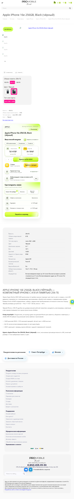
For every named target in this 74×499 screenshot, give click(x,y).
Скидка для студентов (13, 376)
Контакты (9, 427)
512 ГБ (6, 82)
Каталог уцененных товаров (14, 381)
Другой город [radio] (32, 192)
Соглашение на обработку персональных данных (42, 488)
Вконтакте (26, 470)
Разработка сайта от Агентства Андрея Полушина (18, 489)
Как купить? (9, 416)
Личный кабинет (11, 414)
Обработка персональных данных (16, 442)
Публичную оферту (58, 488)
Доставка (9, 404)
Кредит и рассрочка (12, 406)
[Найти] (70, 8)
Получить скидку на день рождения (17, 373)
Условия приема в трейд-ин (14, 386)
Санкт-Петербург (38, 352)
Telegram (30, 470)
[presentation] (5, 61)
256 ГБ (12, 82)
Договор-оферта (11, 439)
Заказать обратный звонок (14, 421)
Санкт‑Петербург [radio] (11, 191)
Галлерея (8, 399)
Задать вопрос (10, 424)
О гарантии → (34, 171)
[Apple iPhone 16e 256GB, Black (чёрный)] (40, 47)
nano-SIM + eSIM (10, 101)
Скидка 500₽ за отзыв (13, 378)
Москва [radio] (22, 191)
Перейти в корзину (21, 214)
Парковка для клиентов (13, 396)
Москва (58, 352)
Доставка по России (15, 358)
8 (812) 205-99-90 (37, 465)
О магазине (9, 393)
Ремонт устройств (11, 384)
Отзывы (8, 401)
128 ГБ (18, 82)
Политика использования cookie (16, 436)
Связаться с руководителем (14, 419)
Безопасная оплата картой (14, 434)
